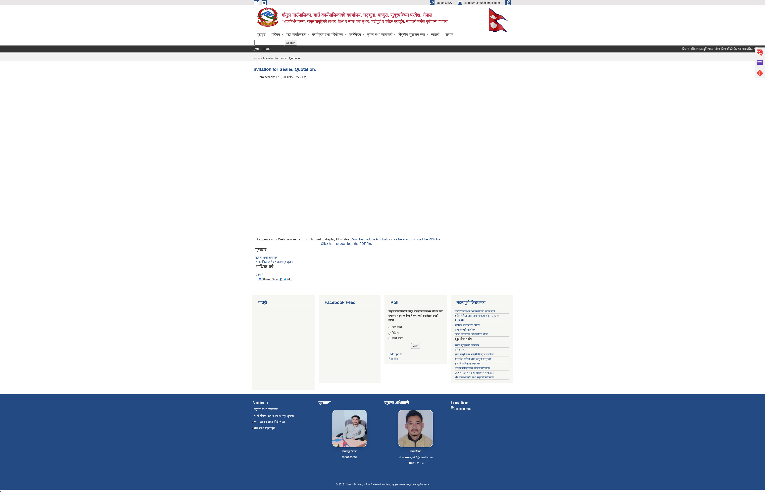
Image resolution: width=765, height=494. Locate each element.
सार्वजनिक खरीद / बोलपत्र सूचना (274, 262)
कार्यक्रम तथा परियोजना (327, 35)
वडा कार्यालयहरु (296, 35)
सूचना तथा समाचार (266, 257)
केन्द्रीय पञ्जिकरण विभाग (467, 325)
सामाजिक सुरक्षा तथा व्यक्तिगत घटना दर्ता (475, 311)
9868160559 (349, 457)
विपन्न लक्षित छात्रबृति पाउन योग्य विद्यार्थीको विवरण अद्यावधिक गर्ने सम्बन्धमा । (718, 49)
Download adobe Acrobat (369, 239)
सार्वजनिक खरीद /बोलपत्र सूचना (274, 416)
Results (393, 358)
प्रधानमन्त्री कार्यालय (465, 329)
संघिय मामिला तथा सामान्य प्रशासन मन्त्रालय (477, 315)
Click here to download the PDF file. (346, 243)
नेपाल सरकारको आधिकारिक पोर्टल (471, 334)
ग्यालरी (435, 35)
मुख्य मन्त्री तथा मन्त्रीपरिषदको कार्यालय (474, 354)
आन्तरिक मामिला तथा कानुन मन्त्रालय (473, 359)
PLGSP (459, 320)
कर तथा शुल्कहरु (264, 428)
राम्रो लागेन (397, 338)
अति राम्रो (397, 327)
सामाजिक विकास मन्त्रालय (468, 363)
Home (256, 58)
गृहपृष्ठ (261, 35)
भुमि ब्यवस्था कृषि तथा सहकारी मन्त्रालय (474, 377)
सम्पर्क (449, 35)
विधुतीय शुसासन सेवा (411, 35)
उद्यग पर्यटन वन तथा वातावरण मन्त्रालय (474, 372)
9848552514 (416, 463)
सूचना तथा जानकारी (379, 35)
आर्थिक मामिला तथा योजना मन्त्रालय (472, 368)
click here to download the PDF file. (416, 239)
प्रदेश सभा (460, 349)
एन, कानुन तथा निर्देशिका (269, 422)
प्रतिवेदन (355, 35)
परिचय (276, 35)
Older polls (395, 354)
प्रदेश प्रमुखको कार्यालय (467, 345)
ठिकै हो (395, 332)
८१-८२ (259, 274)
